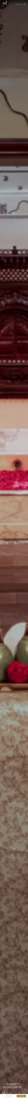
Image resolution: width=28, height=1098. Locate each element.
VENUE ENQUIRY (9, 1096)
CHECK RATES (21, 1096)
